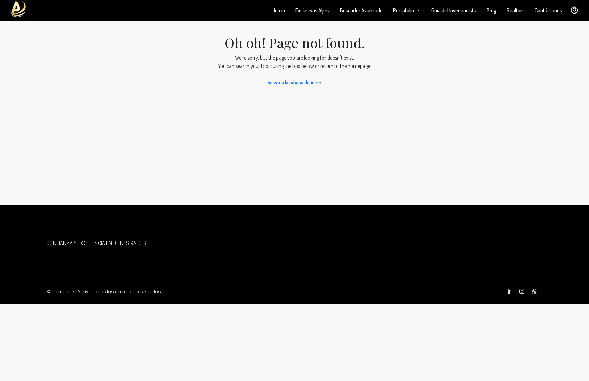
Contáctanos (548, 10)
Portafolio (403, 10)
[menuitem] (574, 10)
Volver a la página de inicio (294, 82)
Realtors (516, 10)
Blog (491, 10)
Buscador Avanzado (361, 10)
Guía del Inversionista (454, 10)
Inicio (279, 10)
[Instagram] (523, 291)
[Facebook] (510, 291)
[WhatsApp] (536, 291)
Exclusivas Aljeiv (312, 10)
